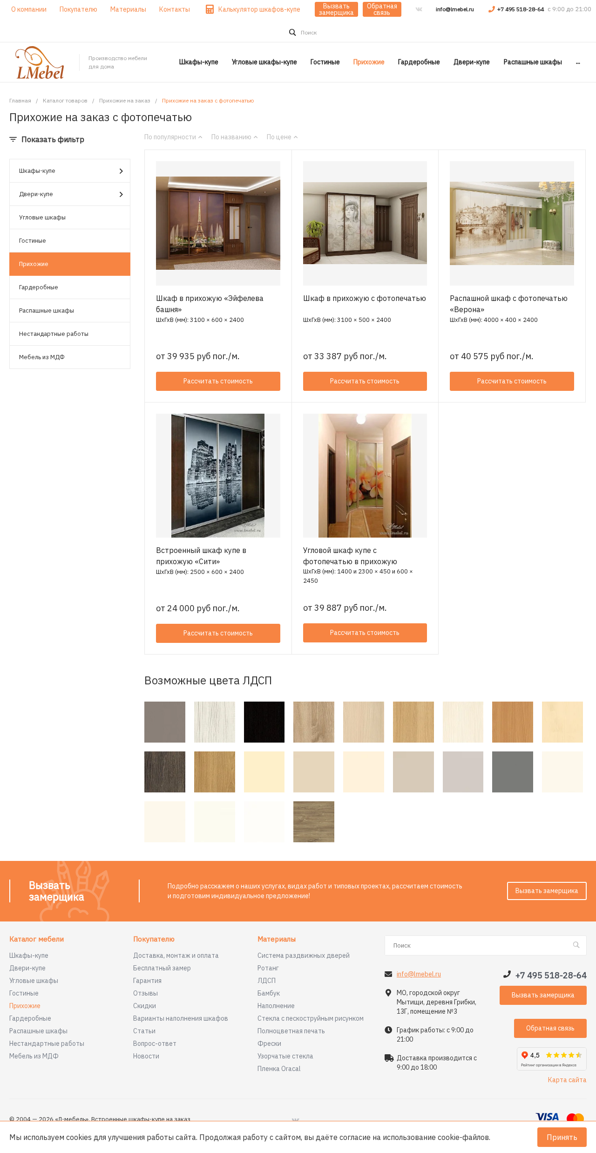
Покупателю (154, 939)
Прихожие (33, 264)
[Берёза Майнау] (562, 722)
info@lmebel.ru (455, 9)
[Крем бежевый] (363, 771)
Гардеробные (38, 287)
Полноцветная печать (291, 1031)
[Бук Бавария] (512, 722)
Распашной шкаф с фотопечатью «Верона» (509, 303)
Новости (146, 1056)
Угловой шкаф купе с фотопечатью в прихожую (350, 556)
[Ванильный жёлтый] (264, 771)
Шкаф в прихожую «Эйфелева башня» (210, 303)
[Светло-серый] (463, 771)
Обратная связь (382, 9)
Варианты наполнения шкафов (180, 1018)
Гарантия (147, 980)
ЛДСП (266, 980)
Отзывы (145, 993)
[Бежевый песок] (313, 771)
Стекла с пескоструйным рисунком (310, 1018)
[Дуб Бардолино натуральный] (313, 722)
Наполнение (276, 1006)
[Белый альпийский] (264, 821)
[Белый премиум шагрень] (214, 821)
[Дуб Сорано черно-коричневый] (264, 722)
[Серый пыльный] (512, 771)
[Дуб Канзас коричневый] (313, 821)
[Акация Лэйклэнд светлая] (363, 722)
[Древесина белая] (214, 722)
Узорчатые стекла (285, 1056)
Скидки (144, 1006)
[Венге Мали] (164, 771)
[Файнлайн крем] (463, 722)
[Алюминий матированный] (164, 722)
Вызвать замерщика (336, 9)
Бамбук (268, 993)
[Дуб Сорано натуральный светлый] (413, 722)
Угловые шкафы (42, 217)
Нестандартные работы (53, 334)
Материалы (276, 939)
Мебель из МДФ (42, 357)
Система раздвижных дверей (303, 955)
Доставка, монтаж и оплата (176, 955)
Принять (562, 1137)
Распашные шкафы (46, 310)
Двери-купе (36, 194)
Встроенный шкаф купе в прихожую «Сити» (201, 556)
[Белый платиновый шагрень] (164, 821)
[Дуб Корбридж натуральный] (214, 771)
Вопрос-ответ (154, 1043)
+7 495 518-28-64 (521, 9)
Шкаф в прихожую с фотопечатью (364, 298)
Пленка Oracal (279, 1068)
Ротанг (268, 968)
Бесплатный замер (162, 968)
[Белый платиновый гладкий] (562, 771)
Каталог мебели (36, 939)
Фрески (269, 1043)
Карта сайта (567, 1080)
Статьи (144, 1031)
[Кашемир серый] (413, 771)
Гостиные (32, 241)
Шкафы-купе (37, 171)
